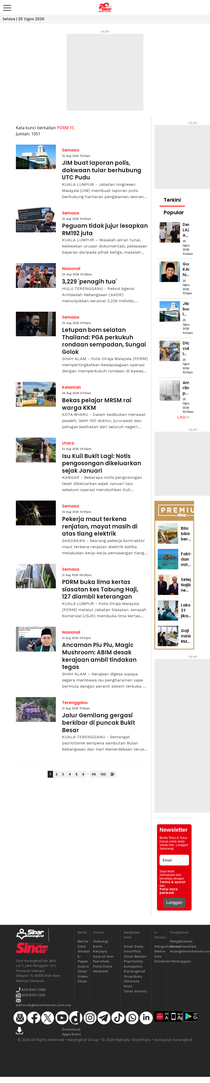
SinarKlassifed (182, 946)
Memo (158, 951)
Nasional (71, 269)
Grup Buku (133, 976)
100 (103, 774)
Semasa (70, 150)
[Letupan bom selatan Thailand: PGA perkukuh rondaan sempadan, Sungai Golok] (36, 324)
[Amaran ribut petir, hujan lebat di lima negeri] (170, 390)
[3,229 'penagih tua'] (36, 275)
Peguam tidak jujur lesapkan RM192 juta (105, 229)
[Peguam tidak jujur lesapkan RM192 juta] (36, 220)
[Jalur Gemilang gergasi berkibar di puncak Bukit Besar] (36, 709)
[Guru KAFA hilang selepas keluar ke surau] (170, 272)
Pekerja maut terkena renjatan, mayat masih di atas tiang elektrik (100, 527)
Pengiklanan (181, 941)
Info (158, 956)
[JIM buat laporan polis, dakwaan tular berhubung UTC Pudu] (36, 157)
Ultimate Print (131, 984)
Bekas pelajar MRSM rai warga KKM (96, 404)
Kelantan (71, 387)
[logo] (32, 935)
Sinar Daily (133, 946)
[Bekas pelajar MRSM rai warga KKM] (36, 394)
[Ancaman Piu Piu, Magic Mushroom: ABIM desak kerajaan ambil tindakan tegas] (36, 639)
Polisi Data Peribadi (102, 969)
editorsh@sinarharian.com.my (43, 1005)
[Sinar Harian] (105, 7)
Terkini (172, 199)
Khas (82, 981)
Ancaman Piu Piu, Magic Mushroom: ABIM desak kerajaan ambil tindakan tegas (99, 656)
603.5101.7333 (33, 995)
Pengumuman (158, 946)
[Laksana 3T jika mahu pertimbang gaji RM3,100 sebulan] (168, 610)
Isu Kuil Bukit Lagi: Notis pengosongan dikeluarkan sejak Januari (101, 464)
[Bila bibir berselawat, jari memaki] (168, 533)
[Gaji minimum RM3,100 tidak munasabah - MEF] (168, 636)
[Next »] (112, 774)
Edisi (82, 946)
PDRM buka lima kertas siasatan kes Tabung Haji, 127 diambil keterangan (100, 590)
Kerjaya (100, 951)
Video (82, 976)
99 (94, 774)
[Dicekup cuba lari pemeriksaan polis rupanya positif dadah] (170, 351)
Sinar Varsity (135, 991)
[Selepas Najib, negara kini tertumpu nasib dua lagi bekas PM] (168, 585)
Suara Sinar (82, 969)
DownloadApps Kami (71, 1032)
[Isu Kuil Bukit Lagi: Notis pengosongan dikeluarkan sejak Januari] (36, 450)
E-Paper (82, 959)
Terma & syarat (172, 882)
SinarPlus (132, 951)
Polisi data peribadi (169, 891)
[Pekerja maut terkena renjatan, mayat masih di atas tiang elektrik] (36, 513)
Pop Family (133, 961)
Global (82, 951)
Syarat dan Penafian (103, 959)
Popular (174, 212)
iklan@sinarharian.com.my (182, 951)
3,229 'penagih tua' (89, 282)
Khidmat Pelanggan (158, 961)
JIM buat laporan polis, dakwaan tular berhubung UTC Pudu (101, 170)
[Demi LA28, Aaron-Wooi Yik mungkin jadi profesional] (170, 232)
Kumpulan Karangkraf (134, 969)
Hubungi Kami (100, 944)
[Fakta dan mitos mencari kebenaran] (168, 559)
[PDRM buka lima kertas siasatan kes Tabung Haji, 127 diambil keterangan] (36, 576)
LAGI (182, 417)
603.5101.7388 (33, 990)
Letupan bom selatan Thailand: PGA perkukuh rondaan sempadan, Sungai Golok (104, 341)
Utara (68, 443)
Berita (82, 941)
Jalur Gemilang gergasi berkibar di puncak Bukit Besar (98, 723)
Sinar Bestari (135, 956)
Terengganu (75, 703)
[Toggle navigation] (7, 6)
